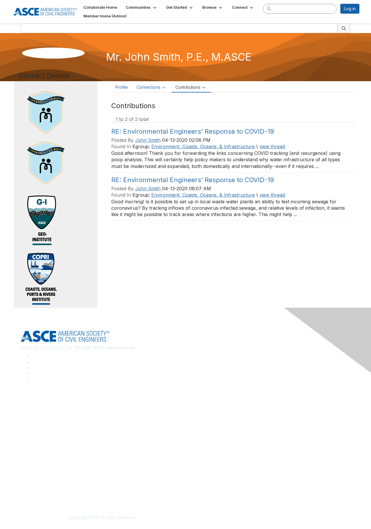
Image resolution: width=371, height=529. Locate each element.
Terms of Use (33, 490)
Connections (149, 87)
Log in (350, 8)
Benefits (28, 450)
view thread (272, 146)
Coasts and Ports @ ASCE (45, 410)
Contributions (188, 87)
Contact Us (31, 458)
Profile (121, 87)
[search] (269, 8)
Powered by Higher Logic (269, 518)
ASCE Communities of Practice (49, 418)
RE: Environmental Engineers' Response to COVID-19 (192, 131)
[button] (141, 7)
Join (25, 441)
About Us (29, 481)
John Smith (148, 140)
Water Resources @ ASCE (45, 401)
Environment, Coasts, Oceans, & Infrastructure (203, 146)
